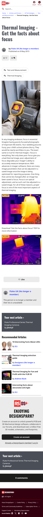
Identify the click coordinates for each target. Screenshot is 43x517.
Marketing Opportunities (21, 510)
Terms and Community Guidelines (12, 506)
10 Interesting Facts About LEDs (26, 342)
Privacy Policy (32, 502)
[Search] (3, 9)
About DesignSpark (8, 502)
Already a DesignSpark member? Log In (21, 443)
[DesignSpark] (8, 492)
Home (4, 13)
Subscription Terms (31, 506)
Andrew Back (20, 378)
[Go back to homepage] (6, 3)
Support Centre (6, 510)
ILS (16, 346)
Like (21, 279)
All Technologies (30, 13)
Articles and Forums (15, 13)
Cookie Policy (21, 502)
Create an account (22, 437)
